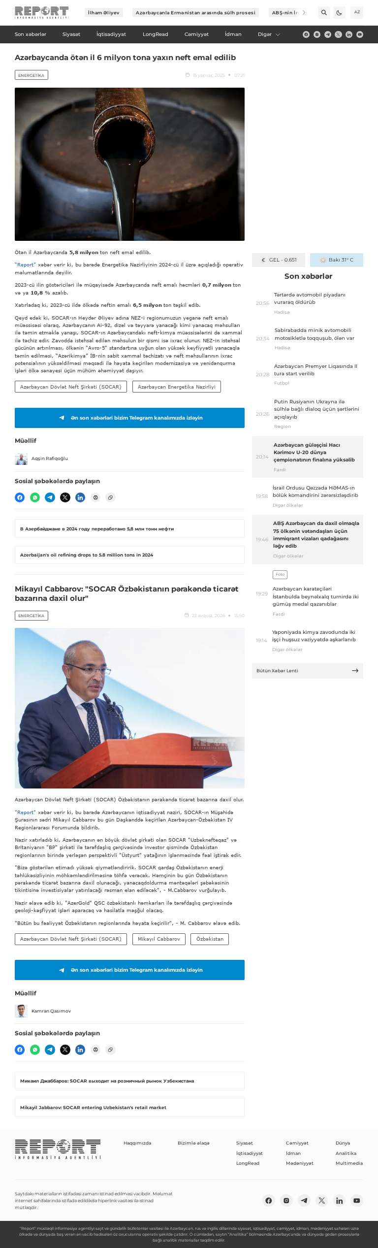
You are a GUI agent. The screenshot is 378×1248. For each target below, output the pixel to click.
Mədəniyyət (300, 1163)
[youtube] (359, 34)
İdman (293, 1153)
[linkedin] (349, 34)
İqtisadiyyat (249, 1153)
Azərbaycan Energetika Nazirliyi (177, 387)
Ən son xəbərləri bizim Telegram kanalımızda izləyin (137, 418)
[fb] (306, 34)
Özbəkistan (209, 939)
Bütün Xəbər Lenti (277, 670)
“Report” (25, 264)
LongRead (247, 1163)
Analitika (346, 1153)
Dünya (343, 1143)
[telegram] (327, 34)
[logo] (42, 12)
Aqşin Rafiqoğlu (50, 458)
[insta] (317, 34)
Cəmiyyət (297, 1143)
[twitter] (338, 34)
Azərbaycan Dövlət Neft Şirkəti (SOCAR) (71, 387)
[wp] (35, 497)
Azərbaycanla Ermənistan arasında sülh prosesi (195, 12)
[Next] (299, 12)
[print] (95, 497)
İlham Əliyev (104, 12)
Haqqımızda (137, 1143)
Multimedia (349, 1163)
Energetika (31, 75)
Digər (265, 34)
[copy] (110, 497)
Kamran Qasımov (51, 1011)
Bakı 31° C (341, 260)
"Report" (25, 812)
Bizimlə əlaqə (194, 1143)
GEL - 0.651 (282, 260)
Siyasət (244, 1143)
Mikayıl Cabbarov (159, 939)
